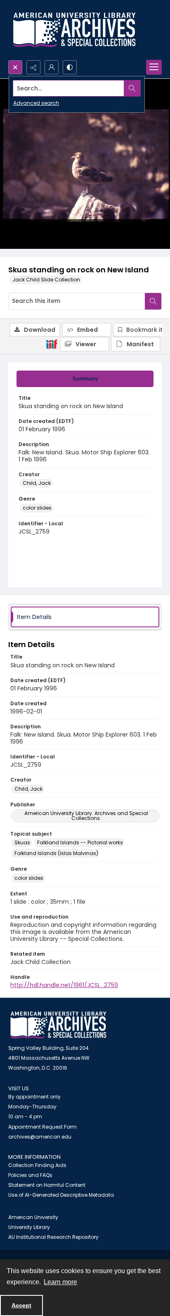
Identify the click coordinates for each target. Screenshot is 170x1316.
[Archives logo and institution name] (74, 30)
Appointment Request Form (42, 1126)
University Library (29, 1227)
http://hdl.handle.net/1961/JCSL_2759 (64, 985)
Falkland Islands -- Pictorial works (80, 842)
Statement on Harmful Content (46, 1184)
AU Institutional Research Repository (53, 1236)
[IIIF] (51, 344)
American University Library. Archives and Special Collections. (86, 816)
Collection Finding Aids (37, 1165)
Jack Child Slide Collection (46, 279)
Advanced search (36, 102)
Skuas (22, 842)
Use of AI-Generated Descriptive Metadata (61, 1194)
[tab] (85, 379)
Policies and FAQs (30, 1175)
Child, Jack (37, 483)
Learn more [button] (60, 1281)
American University (33, 1217)
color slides (37, 507)
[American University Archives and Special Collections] (58, 1025)
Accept (21, 1305)
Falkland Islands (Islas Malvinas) (56, 853)
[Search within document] (153, 301)
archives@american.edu (39, 1136)
